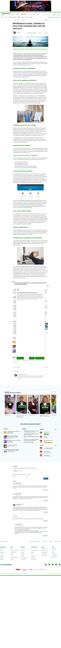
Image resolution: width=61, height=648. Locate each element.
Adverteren (2, 548)
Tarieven (51, 541)
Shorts (26, 17)
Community (30, 17)
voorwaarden (28, 474)
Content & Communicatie (12, 17)
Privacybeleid (25, 573)
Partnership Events (44, 555)
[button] (55, 392)
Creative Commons (10, 573)
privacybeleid (21, 474)
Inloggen (58, 15)
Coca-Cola (14, 359)
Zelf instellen (20, 358)
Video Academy (23, 14)
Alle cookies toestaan (40, 358)
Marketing (18, 17)
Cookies (22, 573)
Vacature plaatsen (54, 555)
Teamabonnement (34, 559)
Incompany (22, 555)
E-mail (27, 476)
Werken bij (2, 557)
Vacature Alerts (54, 557)
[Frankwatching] (5, 13)
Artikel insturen (57, 17)
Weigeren (31, 358)
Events (30, 14)
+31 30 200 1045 (45, 541)
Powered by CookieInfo (20, 300)
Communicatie (54, 548)
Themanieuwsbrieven (50, 17)
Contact (1, 550)
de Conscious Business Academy (32, 206)
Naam (14, 476)
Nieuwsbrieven (2, 552)
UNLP (18, 33)
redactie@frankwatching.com (35, 541)
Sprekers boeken (23, 557)
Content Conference (44, 550)
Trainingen (22, 552)
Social (23, 17)
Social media (33, 555)
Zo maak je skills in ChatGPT (29, 442)
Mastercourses (23, 550)
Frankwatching (3, 547)
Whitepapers (2, 559)
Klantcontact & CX (13, 552)
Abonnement (33, 557)
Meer (38, 14)
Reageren (45, 490)
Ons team (1, 555)
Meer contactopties (57, 541)
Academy (17, 14)
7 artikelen (19, 378)
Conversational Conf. (44, 552)
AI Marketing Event (44, 548)
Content (53, 550)
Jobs (34, 14)
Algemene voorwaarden (16, 573)
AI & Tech (5, 17)
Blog (12, 14)
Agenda (22, 548)
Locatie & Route (23, 559)
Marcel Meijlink (18, 32)
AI (31, 548)
